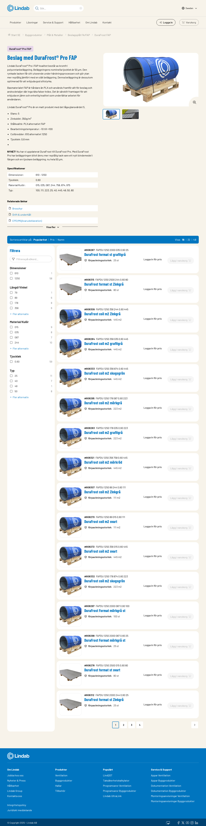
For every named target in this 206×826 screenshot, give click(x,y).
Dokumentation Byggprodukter (168, 790)
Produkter (15, 22)
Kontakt (107, 22)
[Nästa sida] (194, 725)
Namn (61, 239)
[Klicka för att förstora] (193, 101)
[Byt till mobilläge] (168, 822)
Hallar (58, 785)
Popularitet (40, 239)
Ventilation (61, 775)
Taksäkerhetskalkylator (116, 780)
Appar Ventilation (160, 775)
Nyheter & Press (16, 780)
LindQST (107, 775)
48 (194, 239)
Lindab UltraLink (112, 795)
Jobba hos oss (15, 775)
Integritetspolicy (16, 804)
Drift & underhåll (21, 214)
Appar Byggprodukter (163, 780)
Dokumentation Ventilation (166, 785)
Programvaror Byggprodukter (119, 790)
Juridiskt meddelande (19, 810)
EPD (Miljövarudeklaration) (27, 220)
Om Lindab (91, 22)
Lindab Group (14, 790)
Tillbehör (60, 790)
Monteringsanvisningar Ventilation (170, 795)
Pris (52, 239)
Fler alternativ (21, 313)
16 (183, 239)
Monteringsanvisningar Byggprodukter (173, 801)
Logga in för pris (153, 259)
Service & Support (53, 22)
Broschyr (17, 208)
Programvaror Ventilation (117, 785)
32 (188, 239)
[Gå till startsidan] (19, 8)
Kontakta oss (14, 795)
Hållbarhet (74, 22)
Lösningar (32, 22)
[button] (52, 226)
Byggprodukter (63, 780)
